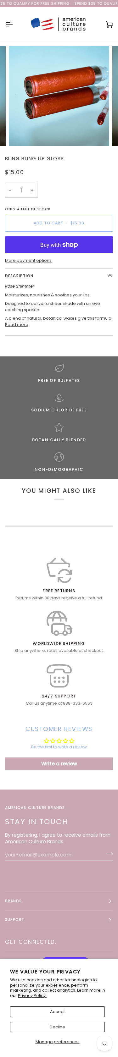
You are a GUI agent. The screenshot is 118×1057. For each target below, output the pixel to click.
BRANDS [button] (13, 901)
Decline (57, 1027)
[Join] (108, 854)
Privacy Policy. (32, 996)
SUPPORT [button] (15, 919)
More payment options (28, 260)
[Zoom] (20, 134)
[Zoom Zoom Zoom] (59, 96)
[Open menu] (14, 24)
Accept (57, 1012)
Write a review (59, 763)
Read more (16, 325)
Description (19, 275)
